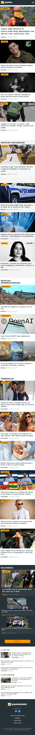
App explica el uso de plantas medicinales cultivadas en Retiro (16, 629)
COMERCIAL (17, 718)
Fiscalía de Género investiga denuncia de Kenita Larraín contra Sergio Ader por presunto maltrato (17, 404)
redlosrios (4, 70)
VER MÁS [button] (17, 641)
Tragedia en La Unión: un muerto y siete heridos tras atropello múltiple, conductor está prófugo (17, 126)
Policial (4, 41)
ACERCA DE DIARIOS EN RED (17, 716)
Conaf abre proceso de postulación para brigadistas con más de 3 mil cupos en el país (17, 31)
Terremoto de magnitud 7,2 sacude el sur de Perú (16, 308)
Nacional (4, 74)
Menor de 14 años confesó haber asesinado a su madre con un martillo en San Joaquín (16, 206)
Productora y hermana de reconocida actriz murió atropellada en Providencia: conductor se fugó (17, 265)
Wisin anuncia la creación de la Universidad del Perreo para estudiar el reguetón (16, 522)
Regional (6, 571)
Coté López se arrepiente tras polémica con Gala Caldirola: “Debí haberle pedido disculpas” (17, 435)
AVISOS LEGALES (17, 723)
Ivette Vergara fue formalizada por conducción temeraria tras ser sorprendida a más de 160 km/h (17, 552)
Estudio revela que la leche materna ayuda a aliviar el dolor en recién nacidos (16, 464)
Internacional (5, 286)
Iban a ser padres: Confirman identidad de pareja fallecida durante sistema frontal (15, 95)
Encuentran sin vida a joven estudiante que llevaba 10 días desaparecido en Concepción (22, 679)
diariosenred (4, 238)
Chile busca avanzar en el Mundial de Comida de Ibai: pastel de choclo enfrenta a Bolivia (17, 493)
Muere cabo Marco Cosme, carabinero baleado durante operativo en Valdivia (17, 66)
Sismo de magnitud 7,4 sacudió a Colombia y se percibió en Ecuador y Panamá (16, 364)
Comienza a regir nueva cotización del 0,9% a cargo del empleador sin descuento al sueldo (17, 169)
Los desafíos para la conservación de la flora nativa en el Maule (16, 590)
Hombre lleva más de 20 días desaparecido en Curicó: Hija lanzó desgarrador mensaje (16, 686)
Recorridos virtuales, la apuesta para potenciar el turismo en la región (17, 611)
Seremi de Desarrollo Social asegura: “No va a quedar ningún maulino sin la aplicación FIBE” (16, 693)
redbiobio (14, 682)
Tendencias (5, 382)
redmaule (3, 37)
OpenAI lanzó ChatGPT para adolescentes (15, 336)
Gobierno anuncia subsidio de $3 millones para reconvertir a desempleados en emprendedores (17, 235)
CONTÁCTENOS (17, 720)
